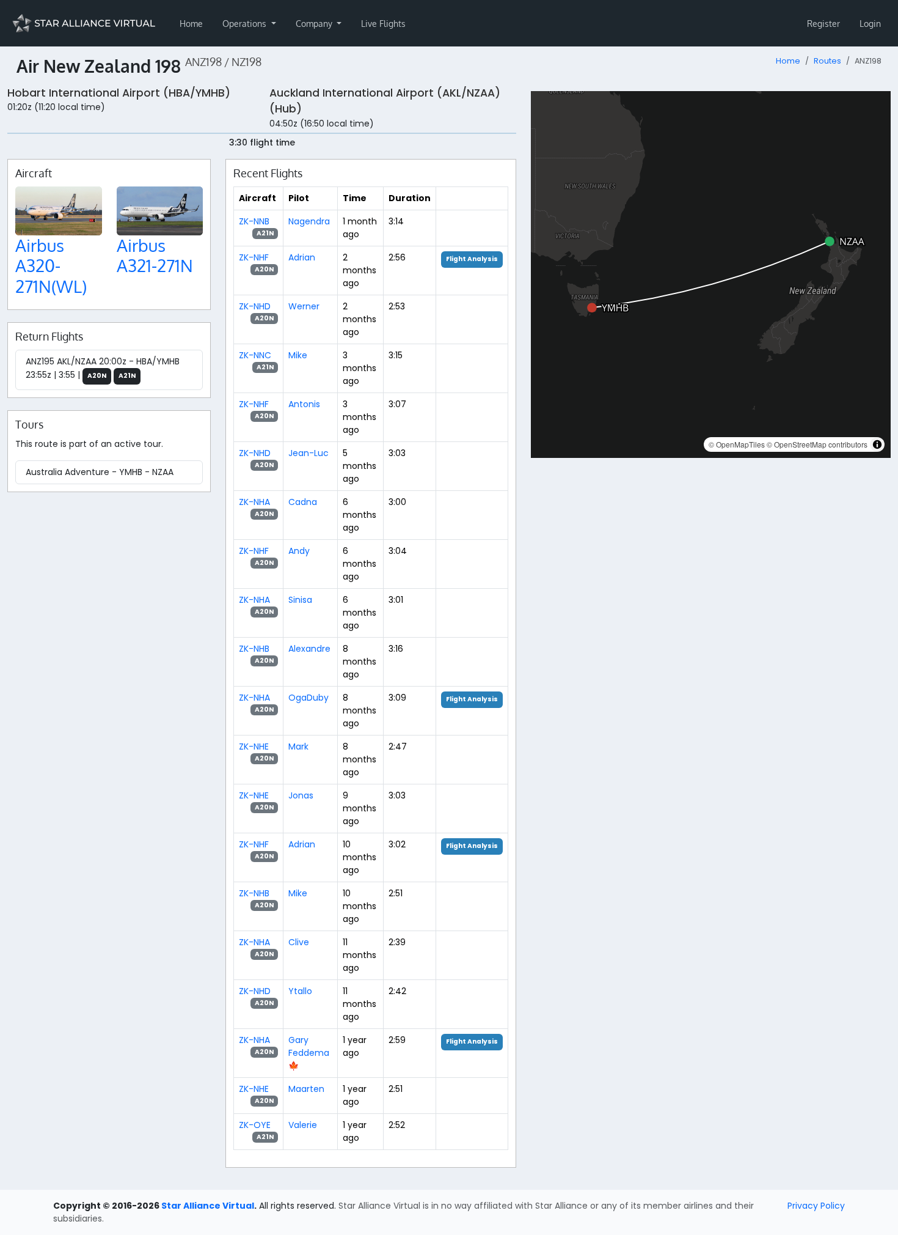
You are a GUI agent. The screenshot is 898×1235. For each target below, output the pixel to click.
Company (315, 23)
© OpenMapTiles (737, 444)
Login (870, 23)
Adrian (301, 257)
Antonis (304, 404)
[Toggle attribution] (877, 444)
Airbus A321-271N (155, 255)
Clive (298, 942)
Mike (297, 355)
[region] (711, 274)
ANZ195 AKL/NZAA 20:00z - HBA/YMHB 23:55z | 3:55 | (103, 368)
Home (191, 23)
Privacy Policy (816, 1206)
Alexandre (309, 649)
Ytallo (300, 991)
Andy (299, 551)
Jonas (300, 795)
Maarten (306, 1089)
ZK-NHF (254, 257)
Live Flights (383, 23)
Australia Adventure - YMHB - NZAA (99, 472)
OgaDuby (308, 697)
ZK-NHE (254, 746)
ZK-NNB (254, 221)
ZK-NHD (255, 306)
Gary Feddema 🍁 (308, 1053)
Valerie (302, 1125)
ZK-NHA (254, 502)
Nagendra (309, 221)
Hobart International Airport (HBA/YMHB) (118, 93)
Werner (303, 306)
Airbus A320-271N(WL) (51, 265)
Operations (245, 23)
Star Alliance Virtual (207, 1206)
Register (823, 23)
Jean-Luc (308, 453)
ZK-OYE (255, 1125)
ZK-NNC (255, 355)
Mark (298, 746)
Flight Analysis (472, 259)
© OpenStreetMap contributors (817, 444)
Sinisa (300, 600)
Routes (827, 61)
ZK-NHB (254, 649)
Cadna (302, 502)
